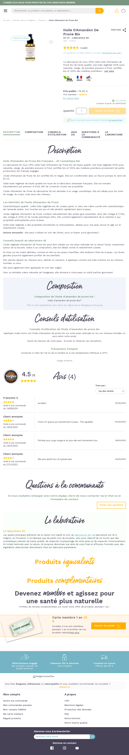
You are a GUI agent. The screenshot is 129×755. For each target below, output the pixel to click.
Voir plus (74, 633)
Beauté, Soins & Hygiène (24, 20)
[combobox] (57, 11)
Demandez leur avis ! (112, 53)
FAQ (66, 714)
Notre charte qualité (75, 723)
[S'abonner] (92, 736)
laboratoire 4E (83, 535)
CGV (66, 701)
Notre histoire (72, 718)
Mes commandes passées (17, 705)
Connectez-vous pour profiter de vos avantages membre (39, 3)
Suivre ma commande (15, 701)
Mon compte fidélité (14, 710)
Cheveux (42, 20)
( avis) (84, 48)
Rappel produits (12, 718)
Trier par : (100, 386)
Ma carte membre (13, 714)
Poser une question (111, 505)
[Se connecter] (118, 10)
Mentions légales (73, 705)
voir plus (109, 71)
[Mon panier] (123, 10)
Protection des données (77, 710)
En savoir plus (71, 98)
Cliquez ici (64, 687)
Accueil (6, 20)
